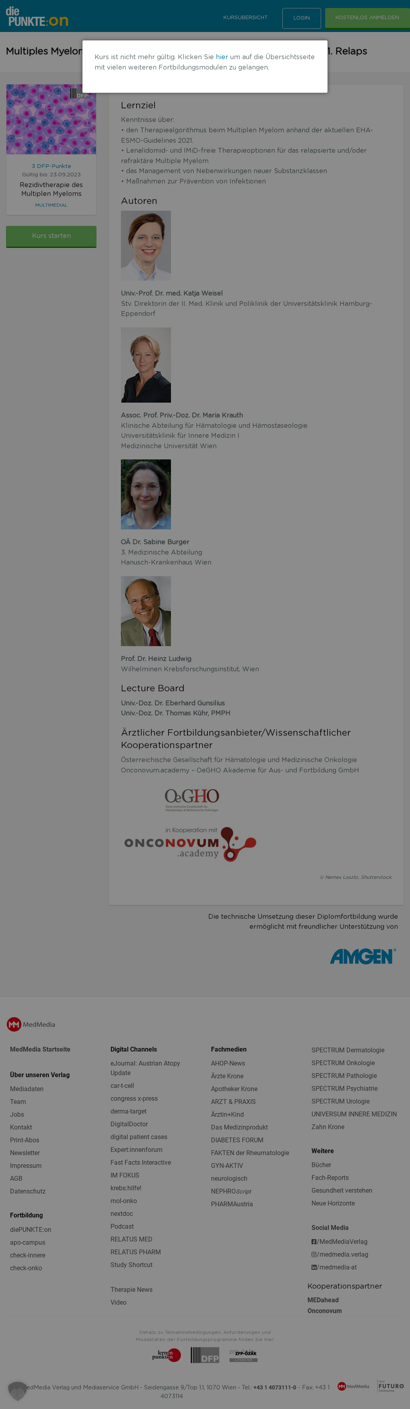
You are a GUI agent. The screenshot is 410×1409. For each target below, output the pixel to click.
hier (222, 57)
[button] (17, 1391)
